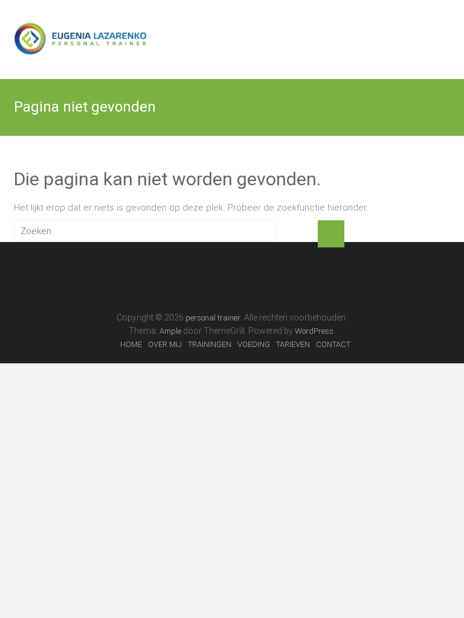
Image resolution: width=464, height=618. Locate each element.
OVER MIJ (165, 344)
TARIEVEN (293, 344)
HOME (131, 344)
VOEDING (253, 344)
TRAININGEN (209, 344)
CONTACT (333, 344)
